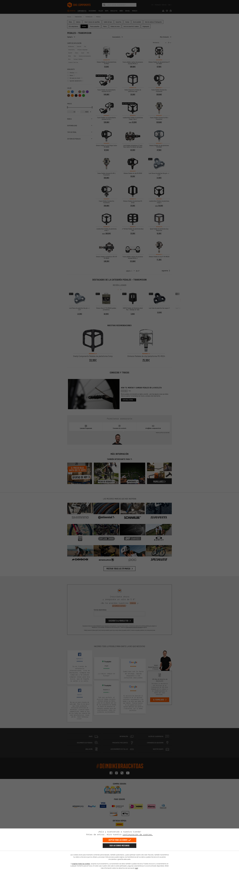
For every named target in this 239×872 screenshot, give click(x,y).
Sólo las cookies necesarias (119, 845)
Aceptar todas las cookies (118, 840)
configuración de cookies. (138, 834)
